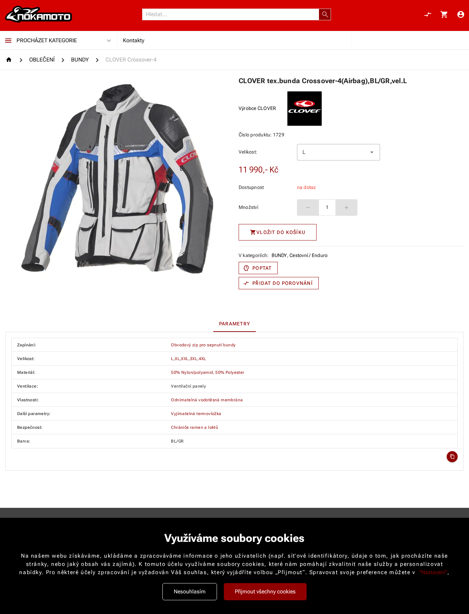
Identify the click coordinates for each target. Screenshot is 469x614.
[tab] (234, 323)
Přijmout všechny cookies (265, 591)
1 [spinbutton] (327, 207)
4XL (202, 358)
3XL (193, 358)
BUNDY (279, 255)
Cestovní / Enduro (308, 255)
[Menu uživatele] (461, 14)
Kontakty (133, 40)
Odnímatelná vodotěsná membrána (207, 400)
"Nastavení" (433, 572)
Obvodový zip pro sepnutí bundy (203, 345)
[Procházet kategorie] (8, 40)
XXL (184, 358)
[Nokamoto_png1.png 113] (38, 14)
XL (177, 358)
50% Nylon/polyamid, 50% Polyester (207, 372)
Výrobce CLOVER (257, 108)
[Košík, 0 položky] (444, 14)
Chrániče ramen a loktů (194, 427)
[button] (325, 14)
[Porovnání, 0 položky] (428, 14)
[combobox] (338, 152)
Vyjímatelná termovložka (196, 413)
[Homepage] (10, 59)
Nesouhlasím (190, 591)
